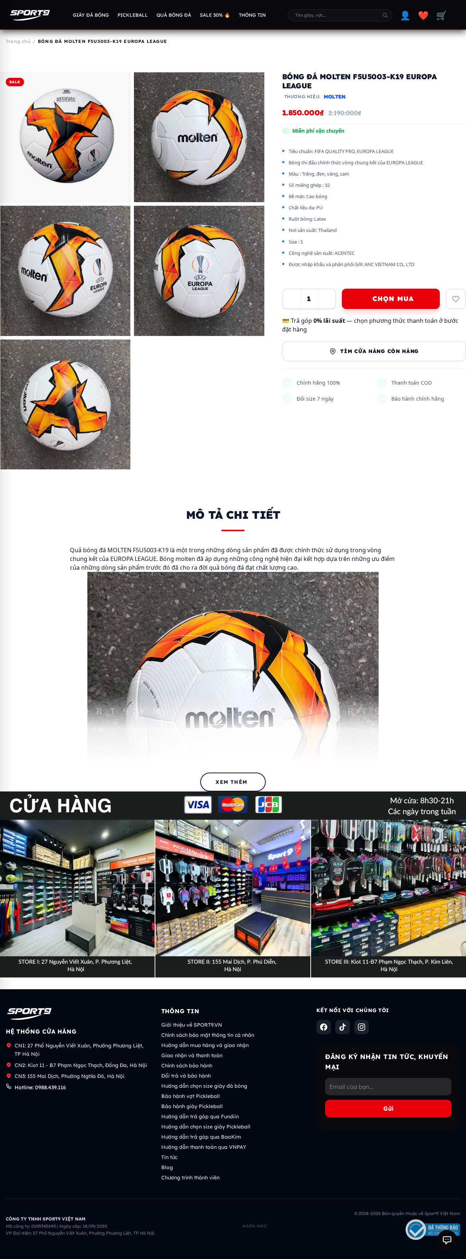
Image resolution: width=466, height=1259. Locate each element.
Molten (334, 96)
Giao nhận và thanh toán (191, 1055)
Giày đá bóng (91, 15)
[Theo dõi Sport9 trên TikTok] (342, 1027)
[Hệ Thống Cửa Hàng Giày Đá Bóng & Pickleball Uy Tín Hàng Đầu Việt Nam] (30, 15)
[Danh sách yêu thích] (456, 299)
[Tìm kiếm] (385, 15)
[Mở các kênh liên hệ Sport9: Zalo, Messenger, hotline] (447, 1240)
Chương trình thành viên (190, 1177)
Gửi (388, 1108)
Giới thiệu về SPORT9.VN (191, 1025)
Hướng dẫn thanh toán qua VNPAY (203, 1147)
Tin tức (169, 1157)
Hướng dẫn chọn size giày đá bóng (204, 1086)
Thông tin (252, 15)
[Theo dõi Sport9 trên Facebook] (323, 1027)
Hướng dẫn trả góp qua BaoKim (201, 1137)
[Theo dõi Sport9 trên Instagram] (361, 1027)
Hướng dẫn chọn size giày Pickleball (205, 1126)
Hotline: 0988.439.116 (40, 1087)
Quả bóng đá (174, 15)
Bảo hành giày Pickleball (192, 1106)
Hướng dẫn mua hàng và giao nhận (205, 1045)
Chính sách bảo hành (186, 1065)
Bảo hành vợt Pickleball (190, 1096)
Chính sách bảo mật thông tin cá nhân (207, 1035)
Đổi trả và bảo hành (186, 1075)
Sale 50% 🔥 (215, 15)
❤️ (423, 15)
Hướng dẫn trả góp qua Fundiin (200, 1116)
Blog (167, 1167)
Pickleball (133, 15)
